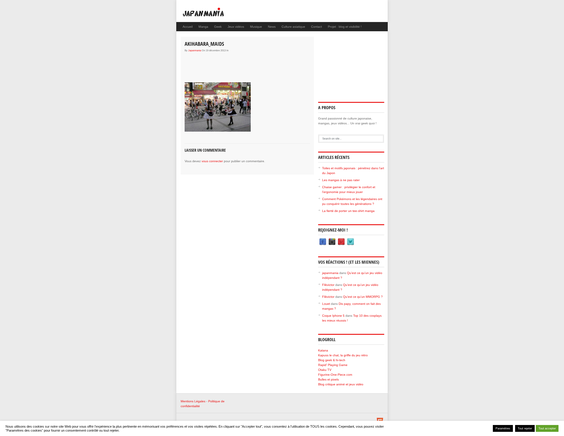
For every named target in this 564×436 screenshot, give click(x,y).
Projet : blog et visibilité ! (345, 26)
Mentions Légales (193, 401)
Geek (218, 26)
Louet (326, 303)
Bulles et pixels (328, 379)
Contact (316, 26)
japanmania (194, 50)
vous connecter (212, 161)
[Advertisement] (265, 64)
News (272, 26)
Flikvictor (328, 285)
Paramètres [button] (502, 428)
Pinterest (341, 241)
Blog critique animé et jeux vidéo (340, 384)
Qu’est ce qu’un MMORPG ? (363, 296)
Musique (256, 26)
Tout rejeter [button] (525, 428)
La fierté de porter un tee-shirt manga (348, 211)
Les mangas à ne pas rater (341, 180)
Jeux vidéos (236, 26)
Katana (323, 350)
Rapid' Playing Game (332, 365)
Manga (203, 26)
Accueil (188, 26)
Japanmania (212, 14)
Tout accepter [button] (547, 428)
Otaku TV (324, 370)
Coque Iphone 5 (333, 315)
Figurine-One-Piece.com (335, 374)
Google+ (332, 241)
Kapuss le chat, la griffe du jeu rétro (343, 355)
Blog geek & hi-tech (331, 360)
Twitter (350, 241)
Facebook (322, 241)
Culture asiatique (293, 26)
